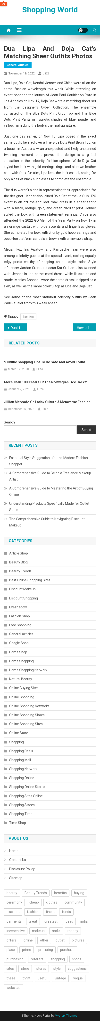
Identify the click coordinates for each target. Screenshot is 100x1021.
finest (50, 912)
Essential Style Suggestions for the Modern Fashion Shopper (48, 461)
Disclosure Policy (22, 869)
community (73, 902)
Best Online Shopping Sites (29, 580)
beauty (12, 893)
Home (13, 851)
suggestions (77, 968)
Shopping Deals (21, 751)
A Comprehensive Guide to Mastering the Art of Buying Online (51, 491)
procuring (45, 950)
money (72, 931)
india (84, 921)
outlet (60, 940)
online (28, 940)
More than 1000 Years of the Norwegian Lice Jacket (45, 382)
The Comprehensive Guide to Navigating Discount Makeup (47, 522)
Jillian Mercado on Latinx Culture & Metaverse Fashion (47, 402)
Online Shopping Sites (26, 724)
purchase (67, 950)
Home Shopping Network (28, 670)
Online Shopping (21, 697)
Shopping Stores (22, 805)
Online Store (18, 733)
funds (66, 912)
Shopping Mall (20, 760)
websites (13, 988)
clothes (51, 902)
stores (41, 968)
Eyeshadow (18, 607)
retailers (37, 959)
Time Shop (17, 823)
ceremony (14, 902)
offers (11, 940)
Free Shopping (20, 625)
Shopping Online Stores (27, 787)
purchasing (15, 959)
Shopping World (50, 9)
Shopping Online (21, 778)
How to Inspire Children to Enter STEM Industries (86, 328)
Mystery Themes (66, 1015)
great (33, 921)
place (11, 950)
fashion (28, 316)
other (44, 940)
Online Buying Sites (24, 688)
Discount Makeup (22, 589)
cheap (34, 902)
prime (26, 950)
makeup (38, 931)
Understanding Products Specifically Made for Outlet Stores (49, 507)
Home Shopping (21, 661)
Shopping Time (21, 814)
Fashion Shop (19, 616)
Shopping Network (23, 769)
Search (9, 422)
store (25, 968)
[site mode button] (83, 30)
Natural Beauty (20, 679)
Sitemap (15, 878)
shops (76, 959)
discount (13, 912)
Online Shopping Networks (29, 706)
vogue (78, 978)
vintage (60, 978)
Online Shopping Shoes (27, 715)
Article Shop (18, 553)
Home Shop (18, 652)
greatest (51, 921)
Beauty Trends (20, 571)
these (11, 978)
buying (79, 893)
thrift (26, 978)
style (57, 968)
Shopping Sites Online (26, 796)
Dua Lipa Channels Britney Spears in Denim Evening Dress (19, 328)
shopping (58, 959)
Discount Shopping (23, 598)
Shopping (16, 742)
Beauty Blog (18, 562)
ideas (69, 921)
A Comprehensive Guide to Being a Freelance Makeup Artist (50, 476)
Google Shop (19, 643)
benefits (60, 893)
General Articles (18, 65)
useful (42, 978)
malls (56, 931)
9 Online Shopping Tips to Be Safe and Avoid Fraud (44, 362)
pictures (78, 940)
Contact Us (17, 860)
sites (10, 968)
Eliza (46, 73)
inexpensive (16, 931)
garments (14, 921)
